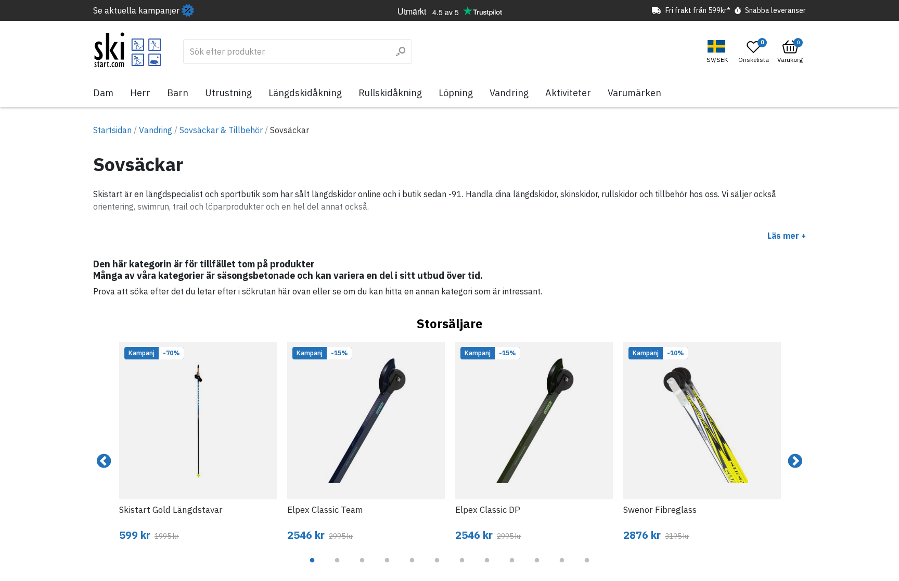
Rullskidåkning (390, 93)
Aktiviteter (568, 93)
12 (586, 568)
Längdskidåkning (305, 93)
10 (536, 568)
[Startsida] (127, 50)
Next (795, 461)
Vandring (509, 93)
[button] (718, 51)
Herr (140, 93)
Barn (177, 93)
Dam (103, 93)
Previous (104, 461)
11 (561, 568)
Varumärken (634, 93)
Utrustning (228, 93)
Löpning (456, 93)
